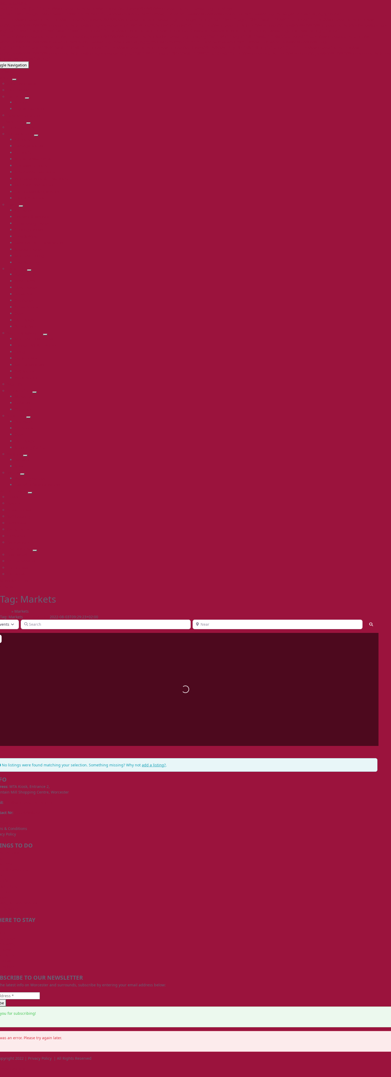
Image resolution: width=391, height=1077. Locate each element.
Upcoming (29, 750)
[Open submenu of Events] (21, 206)
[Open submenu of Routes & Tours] (36, 135)
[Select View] (50, 750)
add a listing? (154, 764)
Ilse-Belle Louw (36, 616)
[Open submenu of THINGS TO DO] (28, 123)
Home (5, 611)
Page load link (12, 1068)
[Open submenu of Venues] (22, 474)
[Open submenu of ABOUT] (14, 79)
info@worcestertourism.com (30, 802)
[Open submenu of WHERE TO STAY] (30, 493)
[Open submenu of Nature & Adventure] (45, 334)
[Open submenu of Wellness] (25, 455)
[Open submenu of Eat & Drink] (29, 270)
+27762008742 (27, 812)
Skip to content (13, 2)
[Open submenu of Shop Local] (28, 417)
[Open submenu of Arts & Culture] (34, 392)
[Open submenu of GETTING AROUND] (35, 550)
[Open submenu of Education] (27, 98)
